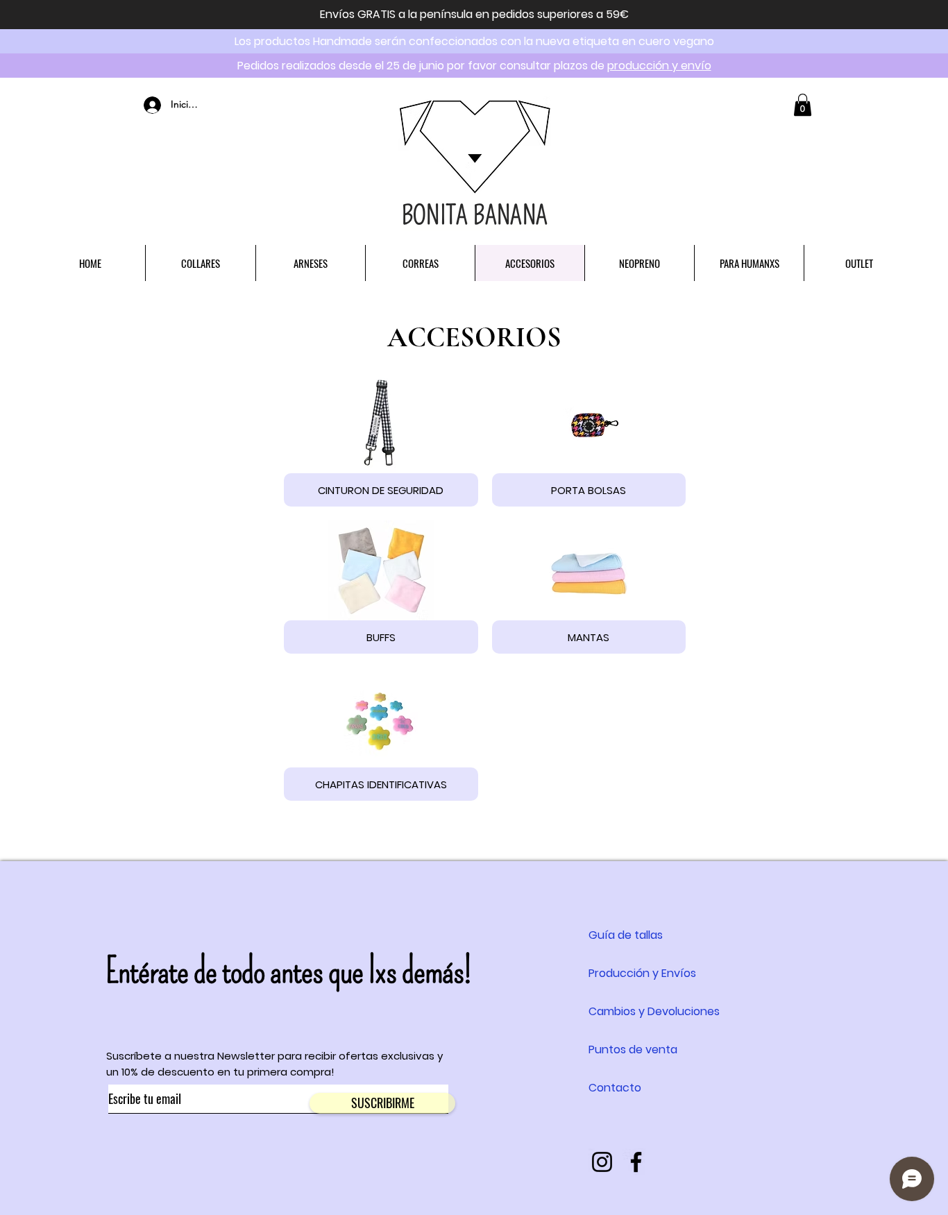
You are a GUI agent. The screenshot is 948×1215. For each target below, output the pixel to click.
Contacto (615, 1088)
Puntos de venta (633, 1049)
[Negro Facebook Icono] (636, 1161)
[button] (802, 105)
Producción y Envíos (642, 973)
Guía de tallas (626, 935)
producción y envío (659, 66)
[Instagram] (602, 1161)
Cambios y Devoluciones (654, 1011)
